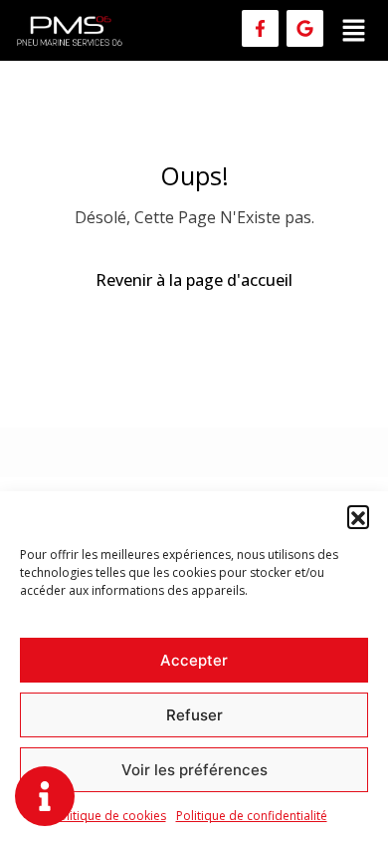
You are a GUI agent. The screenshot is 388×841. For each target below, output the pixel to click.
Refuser (194, 714)
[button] (358, 516)
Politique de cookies (109, 815)
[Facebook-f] (260, 28)
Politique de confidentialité (251, 815)
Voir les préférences (194, 769)
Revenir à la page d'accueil (194, 280)
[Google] (305, 28)
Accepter (194, 660)
